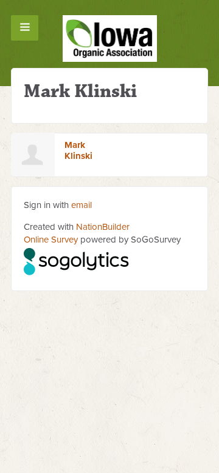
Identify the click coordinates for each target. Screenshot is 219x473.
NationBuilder (103, 226)
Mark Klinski (78, 150)
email (81, 205)
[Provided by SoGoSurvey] (77, 259)
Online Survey (51, 239)
